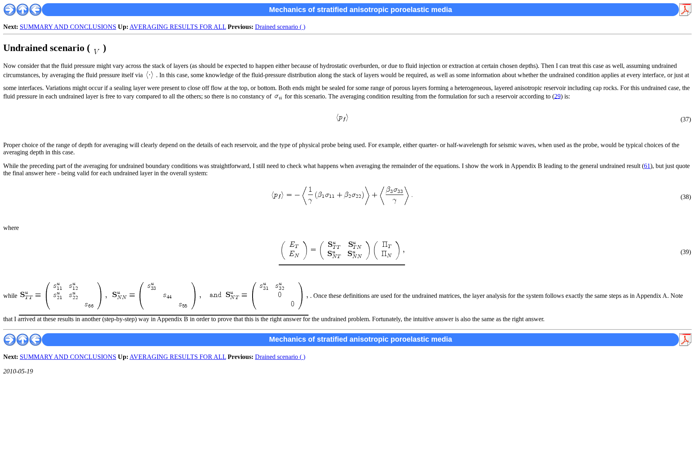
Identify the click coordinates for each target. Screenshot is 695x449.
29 (557, 95)
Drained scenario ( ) (280, 26)
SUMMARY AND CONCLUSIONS (68, 26)
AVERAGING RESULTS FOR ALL (178, 26)
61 (647, 165)
